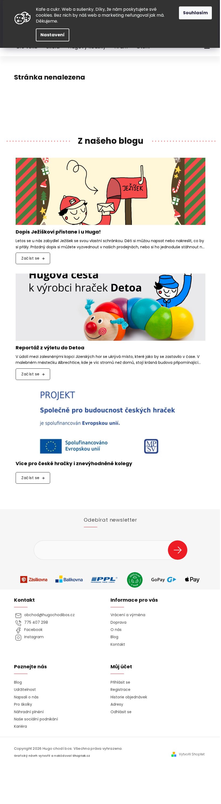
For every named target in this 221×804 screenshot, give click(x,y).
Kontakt (117, 644)
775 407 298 (36, 622)
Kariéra (20, 726)
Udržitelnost (25, 689)
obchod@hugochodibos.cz (49, 615)
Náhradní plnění (29, 712)
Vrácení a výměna (127, 615)
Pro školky (23, 704)
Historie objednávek (128, 697)
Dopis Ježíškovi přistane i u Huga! (58, 232)
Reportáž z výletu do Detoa (50, 348)
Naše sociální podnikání (36, 719)
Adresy (116, 704)
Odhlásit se (121, 712)
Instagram (34, 637)
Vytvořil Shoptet (192, 754)
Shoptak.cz (81, 756)
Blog (114, 637)
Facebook (33, 629)
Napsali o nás (26, 697)
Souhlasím (195, 13)
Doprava (118, 622)
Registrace (120, 689)
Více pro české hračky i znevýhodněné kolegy (74, 464)
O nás (116, 629)
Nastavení (52, 35)
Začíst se (30, 258)
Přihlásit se (179, 550)
